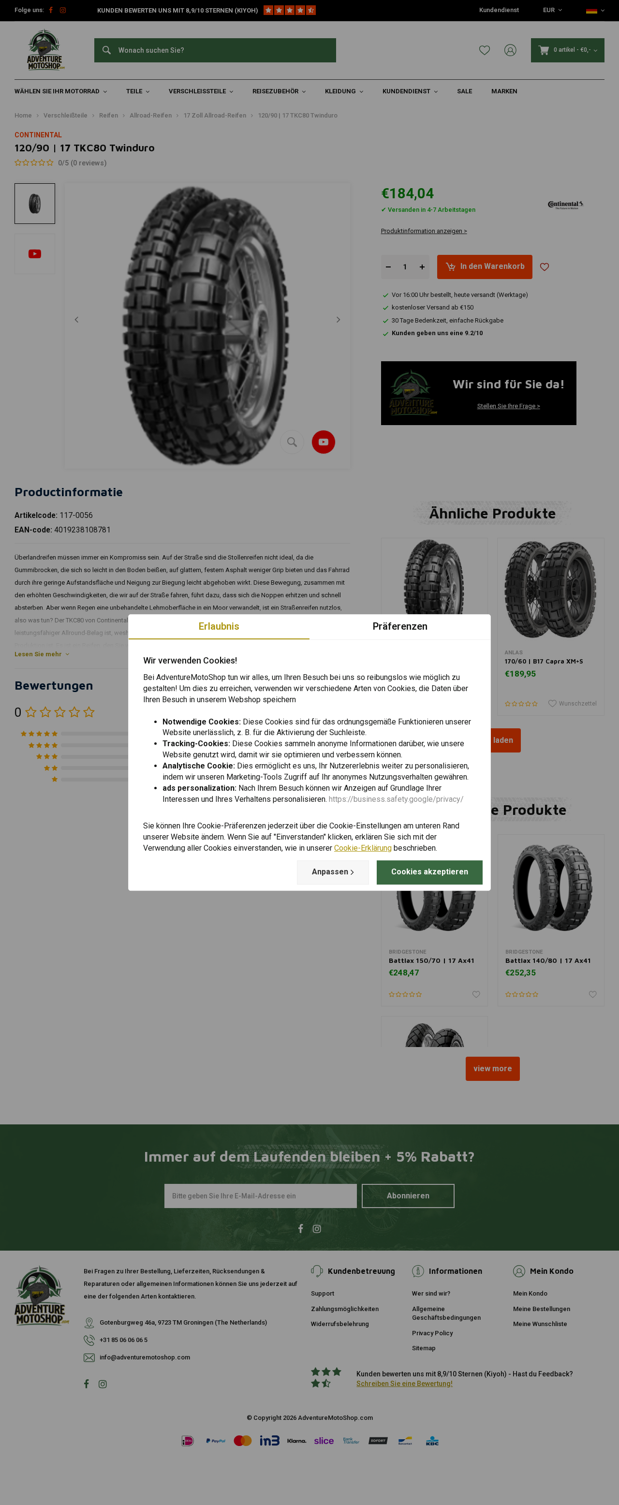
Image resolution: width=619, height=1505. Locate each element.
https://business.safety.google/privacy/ (396, 799)
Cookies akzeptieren (429, 871)
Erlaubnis (219, 626)
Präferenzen (400, 626)
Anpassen (330, 871)
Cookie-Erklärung (363, 848)
